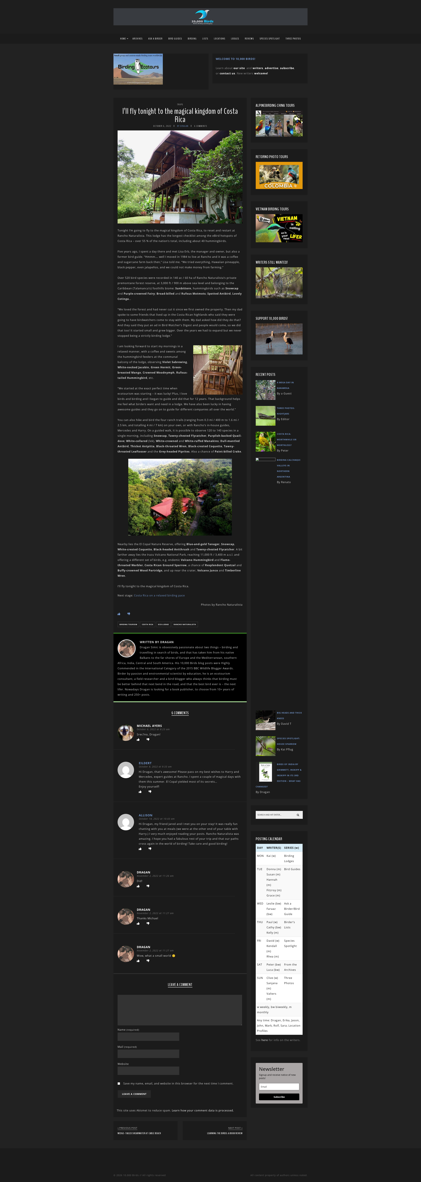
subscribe (287, 68)
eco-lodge (163, 624)
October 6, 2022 (162, 126)
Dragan (143, 872)
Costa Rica (147, 624)
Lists (205, 38)
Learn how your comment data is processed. (203, 1110)
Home (123, 38)
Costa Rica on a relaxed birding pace (159, 595)
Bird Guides (175, 38)
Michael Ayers (149, 726)
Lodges (235, 38)
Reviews (249, 38)
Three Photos (293, 38)
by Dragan (182, 126)
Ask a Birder (155, 38)
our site (239, 68)
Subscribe (279, 1096)
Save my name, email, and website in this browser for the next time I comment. (178, 1083)
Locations (219, 38)
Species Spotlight (270, 38)
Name (128, 1029)
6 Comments (200, 126)
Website (123, 1064)
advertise (271, 68)
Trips (180, 104)
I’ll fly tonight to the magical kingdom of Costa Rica (180, 115)
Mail (127, 1047)
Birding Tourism (128, 624)
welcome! (261, 73)
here (264, 1040)
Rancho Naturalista (185, 624)
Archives (138, 38)
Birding (192, 38)
